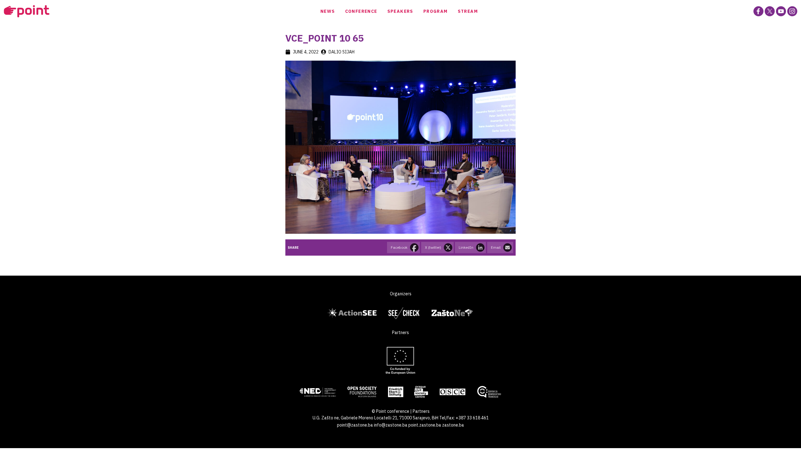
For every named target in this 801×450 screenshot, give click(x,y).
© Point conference (390, 411)
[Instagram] (792, 11)
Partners (421, 411)
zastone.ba (453, 425)
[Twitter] (770, 11)
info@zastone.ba (390, 425)
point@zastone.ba (355, 425)
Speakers (400, 11)
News (327, 11)
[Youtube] (781, 11)
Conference (361, 11)
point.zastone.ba (424, 425)
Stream (468, 11)
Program (435, 11)
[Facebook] (758, 11)
